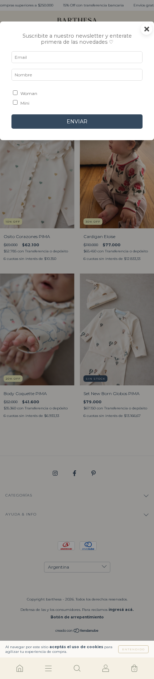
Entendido (133, 649)
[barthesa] (19, 668)
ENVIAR (77, 121)
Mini (24, 103)
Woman (28, 93)
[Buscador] (77, 668)
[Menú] (48, 668)
